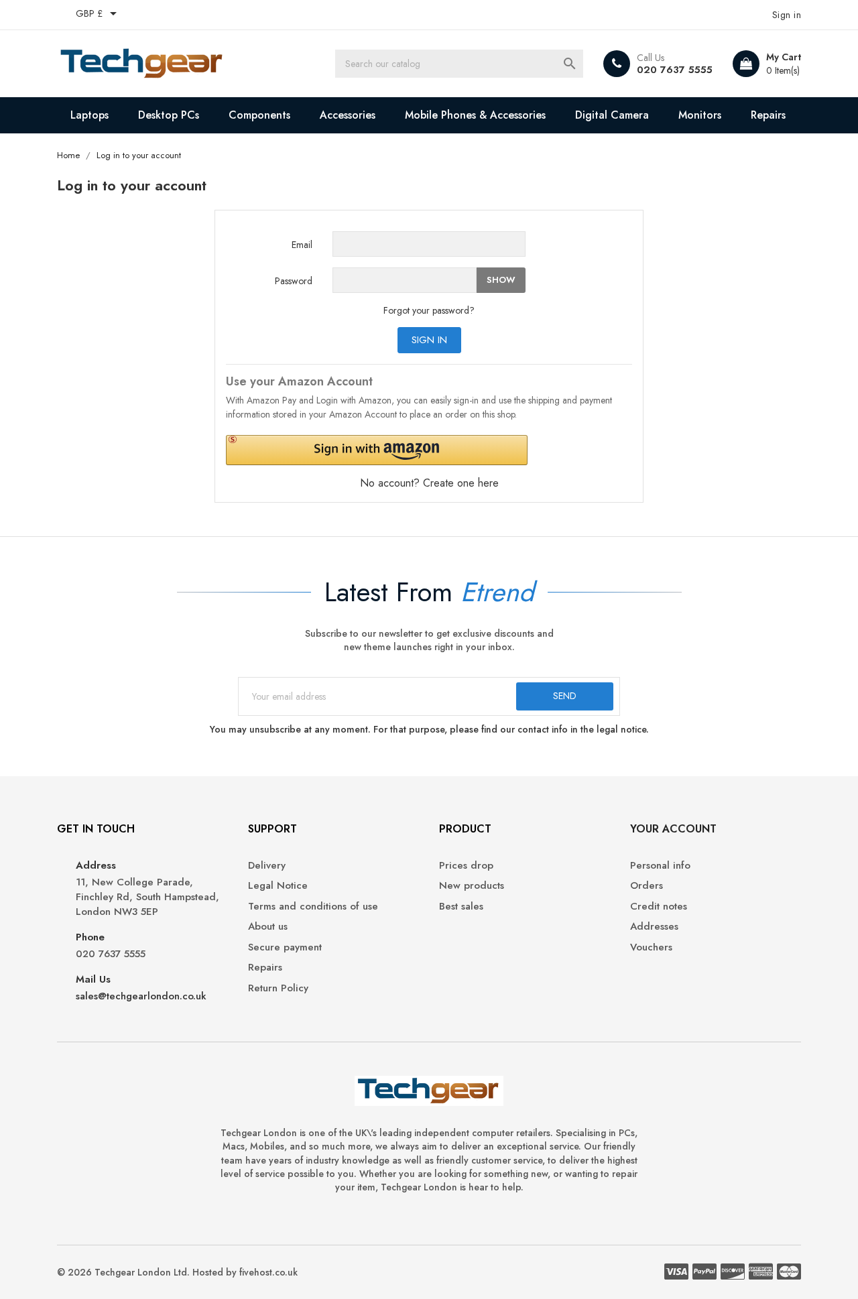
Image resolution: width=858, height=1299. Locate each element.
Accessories (347, 115)
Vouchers (651, 947)
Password (293, 281)
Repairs (768, 115)
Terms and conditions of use (313, 907)
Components (259, 115)
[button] (377, 450)
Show (501, 279)
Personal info (660, 866)
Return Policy (278, 988)
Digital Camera (612, 115)
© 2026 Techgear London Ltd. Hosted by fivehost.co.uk (177, 1272)
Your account (673, 829)
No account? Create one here (429, 483)
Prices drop (466, 866)
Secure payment (285, 947)
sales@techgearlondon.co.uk (141, 996)
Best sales (461, 907)
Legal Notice (278, 886)
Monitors (699, 115)
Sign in (429, 339)
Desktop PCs (168, 115)
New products (471, 886)
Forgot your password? (429, 310)
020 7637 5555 (675, 70)
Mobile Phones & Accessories (475, 115)
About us (268, 927)
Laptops (89, 115)
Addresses (654, 927)
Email (302, 244)
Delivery (267, 866)
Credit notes (658, 907)
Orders (646, 886)
